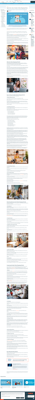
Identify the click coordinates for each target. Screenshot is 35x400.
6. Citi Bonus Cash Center (3, 25)
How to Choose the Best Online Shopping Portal (3, 12)
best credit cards (21, 180)
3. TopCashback (3, 23)
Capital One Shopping (10, 340)
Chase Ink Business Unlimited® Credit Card (32, 13)
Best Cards (21, 1)
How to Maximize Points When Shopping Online (13, 3)
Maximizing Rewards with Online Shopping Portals (3, 16)
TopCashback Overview (28, 2)
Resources (14, 2)
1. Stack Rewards (3, 17)
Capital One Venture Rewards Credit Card (32, 19)
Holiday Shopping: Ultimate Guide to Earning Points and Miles (21, 3)
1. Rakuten (2, 22)
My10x (15, 1)
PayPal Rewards (10, 280)
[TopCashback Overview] (29, 382)
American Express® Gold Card (32, 35)
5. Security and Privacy (3, 15)
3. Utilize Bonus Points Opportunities (3, 18)
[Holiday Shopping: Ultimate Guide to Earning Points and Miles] (17, 382)
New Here (10, 1)
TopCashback (17, 310)
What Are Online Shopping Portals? (3, 10)
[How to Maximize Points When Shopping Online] (6, 382)
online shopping (15, 34)
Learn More (32, 17)
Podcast (13, 1)
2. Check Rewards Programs (4, 13)
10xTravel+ (18, 1)
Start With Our (17, 0)
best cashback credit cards (9, 215)
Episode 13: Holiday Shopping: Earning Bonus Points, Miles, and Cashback (20, 360)
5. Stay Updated (3, 20)
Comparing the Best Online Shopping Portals (3, 21)
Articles (7, 1)
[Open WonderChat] (33, 398)
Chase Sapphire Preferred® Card (32, 28)
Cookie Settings (1, 399)
